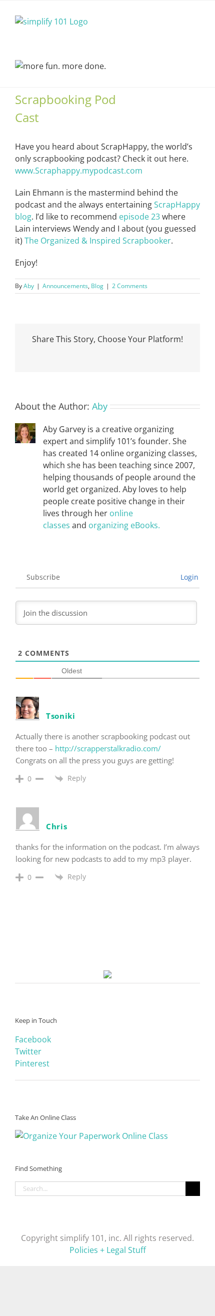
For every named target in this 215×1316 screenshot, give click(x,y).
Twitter (28, 1051)
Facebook (33, 1039)
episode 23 (139, 216)
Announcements (65, 286)
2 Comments (130, 286)
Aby (29, 286)
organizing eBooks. (124, 525)
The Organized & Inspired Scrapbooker (97, 240)
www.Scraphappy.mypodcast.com (78, 170)
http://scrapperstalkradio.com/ (108, 748)
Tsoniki (61, 716)
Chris (57, 826)
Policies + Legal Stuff (108, 1249)
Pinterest (32, 1063)
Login (188, 577)
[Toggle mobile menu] (196, 16)
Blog (97, 286)
